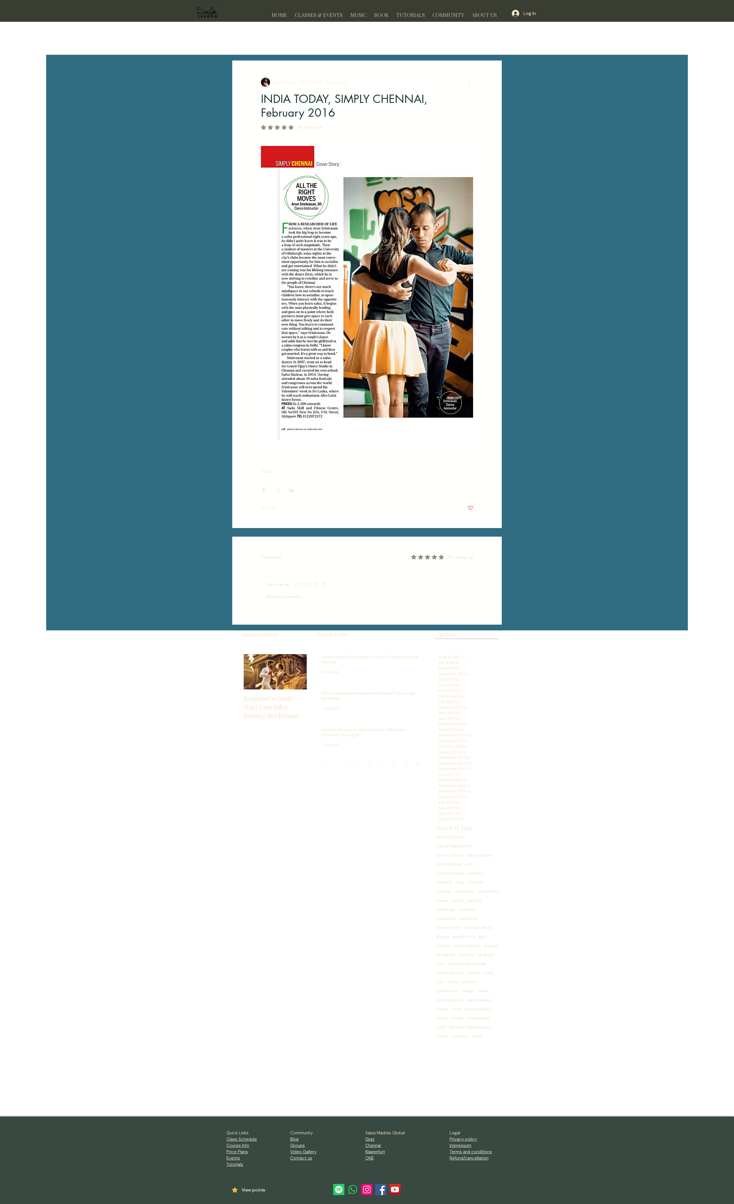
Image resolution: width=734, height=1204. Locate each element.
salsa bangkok (449, 999)
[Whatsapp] (352, 1189)
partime (469, 981)
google (442, 936)
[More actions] (469, 82)
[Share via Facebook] (263, 490)
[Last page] (417, 763)
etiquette (468, 909)
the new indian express (471, 1027)
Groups (297, 1145)
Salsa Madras (449, 864)
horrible (443, 945)
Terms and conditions (471, 1152)
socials (457, 1018)
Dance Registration (454, 846)
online (452, 981)
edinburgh (445, 909)
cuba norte (488, 891)
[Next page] (405, 763)
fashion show (448, 927)
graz (483, 936)
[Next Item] (297, 671)
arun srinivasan (450, 873)
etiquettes (446, 918)
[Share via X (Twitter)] (277, 490)
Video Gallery (303, 1152)
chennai (443, 891)
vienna (442, 1036)
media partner (449, 972)
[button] (318, 12)
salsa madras (478, 999)
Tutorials (235, 1164)
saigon (469, 990)
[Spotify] (338, 1189)
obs (440, 981)
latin (440, 963)
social (441, 1018)
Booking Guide (450, 836)
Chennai (373, 1145)
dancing (474, 900)
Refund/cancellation (469, 1158)
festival (471, 927)
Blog (294, 1139)
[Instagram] (366, 1189)
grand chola (464, 936)
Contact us (301, 1158)
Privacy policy (463, 1139)
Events (233, 1158)
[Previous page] (333, 763)
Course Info (238, 1145)
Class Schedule (242, 1139)
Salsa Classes (480, 855)
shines (442, 1009)
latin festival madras (467, 963)
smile (456, 1009)
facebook (469, 918)
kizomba (467, 954)
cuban (442, 900)
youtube (460, 1036)
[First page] (321, 763)
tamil (441, 1027)
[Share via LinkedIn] (291, 490)
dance (457, 900)
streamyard (478, 1018)
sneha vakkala (478, 1009)
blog (460, 882)
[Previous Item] (252, 671)
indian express (467, 945)
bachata (475, 873)
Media (267, 470)
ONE (369, 1158)
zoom (476, 1036)
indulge (491, 945)
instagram (445, 954)
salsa (483, 990)
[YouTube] (395, 1189)
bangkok (444, 882)
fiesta (487, 927)
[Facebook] (380, 1189)
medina (474, 972)
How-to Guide (450, 855)
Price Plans (237, 1152)
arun (469, 864)
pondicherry (447, 990)
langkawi (486, 954)
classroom (464, 891)
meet (489, 972)
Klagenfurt (375, 1152)
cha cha (474, 882)
